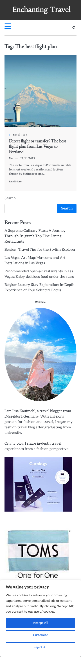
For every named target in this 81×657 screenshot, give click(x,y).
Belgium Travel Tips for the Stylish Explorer (40, 250)
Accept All (40, 623)
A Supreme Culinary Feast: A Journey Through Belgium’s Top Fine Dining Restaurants (35, 236)
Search (10, 198)
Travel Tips (19, 134)
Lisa (11, 158)
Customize (40, 635)
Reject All (40, 647)
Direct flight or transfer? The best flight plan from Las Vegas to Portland (37, 146)
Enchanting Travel (42, 9)
